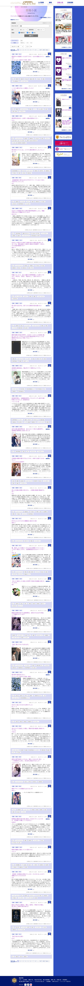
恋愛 (42, 138)
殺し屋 (18, 812)
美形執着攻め (21, 391)
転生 (22, 325)
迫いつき (14, 151)
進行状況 (31, 29)
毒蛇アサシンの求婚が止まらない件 (22, 788)
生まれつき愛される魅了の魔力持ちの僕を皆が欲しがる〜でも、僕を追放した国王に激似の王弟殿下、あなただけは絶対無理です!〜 (28, 244)
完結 (45, 809)
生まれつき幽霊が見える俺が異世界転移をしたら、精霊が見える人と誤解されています (28, 211)
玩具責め (41, 865)
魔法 (30, 109)
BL (13, 79)
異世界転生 (14, 361)
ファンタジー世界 (25, 927)
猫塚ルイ (14, 790)
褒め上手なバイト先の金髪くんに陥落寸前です (66, 80)
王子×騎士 (39, 895)
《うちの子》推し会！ (39, 981)
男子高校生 (39, 389)
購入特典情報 (46, 979)
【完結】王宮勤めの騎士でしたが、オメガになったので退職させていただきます (28, 874)
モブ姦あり (14, 867)
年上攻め (34, 667)
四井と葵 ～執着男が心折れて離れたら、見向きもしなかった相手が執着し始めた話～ (66, 122)
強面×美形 (32, 79)
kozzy (13, 120)
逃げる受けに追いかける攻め (18, 140)
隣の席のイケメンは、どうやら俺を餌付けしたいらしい (28, 150)
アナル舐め (24, 865)
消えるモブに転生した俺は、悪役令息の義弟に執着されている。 (28, 729)
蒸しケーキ (14, 706)
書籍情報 (47, 56)
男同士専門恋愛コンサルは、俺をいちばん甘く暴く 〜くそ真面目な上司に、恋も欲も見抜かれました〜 (28, 759)
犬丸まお (14, 90)
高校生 (36, 170)
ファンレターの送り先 (65, 981)
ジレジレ (24, 514)
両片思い (41, 170)
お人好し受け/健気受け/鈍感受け (19, 143)
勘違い (31, 695)
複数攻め (21, 867)
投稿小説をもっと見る (66, 88)
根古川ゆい (14, 214)
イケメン (47, 138)
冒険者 (13, 235)
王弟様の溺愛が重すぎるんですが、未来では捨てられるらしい (28, 459)
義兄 (48, 750)
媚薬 (41, 809)
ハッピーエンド (24, 81)
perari (13, 938)
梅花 (13, 584)
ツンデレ (23, 812)
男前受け (46, 895)
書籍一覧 (30, 979)
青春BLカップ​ (27, 574)
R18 (34, 32)
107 (41, 50)
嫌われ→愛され (28, 419)
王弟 (13, 481)
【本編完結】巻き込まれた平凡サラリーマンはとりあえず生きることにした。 (28, 180)
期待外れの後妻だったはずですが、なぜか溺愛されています (28, 57)
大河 (13, 877)
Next (47, 50)
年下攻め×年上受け (16, 842)
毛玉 (13, 183)
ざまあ (44, 927)
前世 (46, 109)
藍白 (13, 307)
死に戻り (26, 328)
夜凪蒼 (13, 278)
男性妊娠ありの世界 (35, 235)
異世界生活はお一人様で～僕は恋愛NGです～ (25, 118)
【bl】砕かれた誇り (17, 936)
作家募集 (48, 981)
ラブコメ (37, 572)
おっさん (20, 574)
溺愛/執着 (42, 419)
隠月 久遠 (14, 340)
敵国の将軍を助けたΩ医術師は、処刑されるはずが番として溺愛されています (28, 613)
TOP (20, 979)
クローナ (14, 432)
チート (35, 109)
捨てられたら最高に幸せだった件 (66, 69)
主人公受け (41, 109)
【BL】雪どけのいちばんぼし (20, 644)
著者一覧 (53, 979)
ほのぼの (37, 138)
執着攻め (31, 138)
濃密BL (25, 956)
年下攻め (37, 265)
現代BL (34, 781)
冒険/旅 (37, 201)
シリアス (22, 201)
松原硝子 (14, 822)
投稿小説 (59, 979)
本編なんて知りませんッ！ (66, 58)
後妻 (22, 79)
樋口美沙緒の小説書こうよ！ (26, 981)
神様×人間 (38, 511)
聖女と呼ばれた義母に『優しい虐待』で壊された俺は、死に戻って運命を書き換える (28, 905)
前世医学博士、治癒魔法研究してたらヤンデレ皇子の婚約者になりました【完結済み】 (28, 398)
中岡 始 (14, 553)
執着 (20, 361)
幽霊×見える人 (26, 233)
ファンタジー (44, 233)
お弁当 (23, 173)
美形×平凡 (30, 268)
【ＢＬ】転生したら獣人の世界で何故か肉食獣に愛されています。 (28, 581)
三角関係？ (46, 635)
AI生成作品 (14, 298)
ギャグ (28, 201)
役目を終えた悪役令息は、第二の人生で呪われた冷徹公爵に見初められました (63, 32)
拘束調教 (17, 865)
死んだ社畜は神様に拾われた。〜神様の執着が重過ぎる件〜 (28, 490)
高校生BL (29, 173)
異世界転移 (20, 203)
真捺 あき (14, 616)
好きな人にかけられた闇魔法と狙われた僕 (24, 521)
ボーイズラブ (18, 296)
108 (44, 50)
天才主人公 (35, 419)
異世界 (17, 79)
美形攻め (24, 268)
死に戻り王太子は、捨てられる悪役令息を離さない (27, 305)
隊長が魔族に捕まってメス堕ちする (22, 849)
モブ (13, 752)
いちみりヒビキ (15, 762)
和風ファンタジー (24, 637)
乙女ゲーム (25, 361)
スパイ (13, 809)
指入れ (30, 865)
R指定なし (22, 32)
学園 (46, 325)
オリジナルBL (21, 929)
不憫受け (31, 265)
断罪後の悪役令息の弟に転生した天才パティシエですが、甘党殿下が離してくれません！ (27, 819)
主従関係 (45, 511)
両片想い (23, 389)
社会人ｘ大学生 (27, 781)
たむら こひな (15, 908)
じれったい (33, 451)
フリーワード (15, 26)
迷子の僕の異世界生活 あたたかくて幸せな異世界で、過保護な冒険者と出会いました (28, 429)
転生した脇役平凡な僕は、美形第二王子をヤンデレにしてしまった (63, 43)
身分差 (22, 481)
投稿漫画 (65, 979)
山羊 (13, 646)
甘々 (28, 451)
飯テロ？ (43, 603)
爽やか (26, 695)
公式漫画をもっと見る (66, 47)
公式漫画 (25, 979)
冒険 (33, 201)
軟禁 (26, 867)
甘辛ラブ (26, 541)
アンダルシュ (22, 111)
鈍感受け (14, 391)
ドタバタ (14, 574)
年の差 (26, 79)
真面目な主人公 (38, 695)
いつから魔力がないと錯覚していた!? (23, 88)
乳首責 (46, 865)
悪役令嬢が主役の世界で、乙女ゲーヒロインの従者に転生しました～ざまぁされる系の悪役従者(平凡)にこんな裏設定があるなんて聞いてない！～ (28, 336)
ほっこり (20, 605)
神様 (13, 514)
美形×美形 (14, 111)
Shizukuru (14, 370)
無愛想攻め (20, 667)
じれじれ (47, 665)
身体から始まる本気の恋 (32, 140)
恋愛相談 (40, 781)
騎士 (19, 268)
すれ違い (38, 79)
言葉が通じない (39, 665)
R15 (29, 32)
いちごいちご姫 (15, 401)
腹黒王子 (34, 422)
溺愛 (43, 79)
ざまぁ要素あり (15, 81)
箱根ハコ (14, 247)
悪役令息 (20, 328)
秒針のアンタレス (65, 99)
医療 (47, 422)
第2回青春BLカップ (16, 170)
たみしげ (14, 851)
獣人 (26, 603)
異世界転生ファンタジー (17, 419)
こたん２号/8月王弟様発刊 (18, 462)
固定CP (18, 235)
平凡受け (14, 173)
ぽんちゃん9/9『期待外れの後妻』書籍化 (21, 60)
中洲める (14, 732)
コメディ (25, 296)
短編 (25, 721)
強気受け (19, 809)
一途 (44, 695)
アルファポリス (14, 16)
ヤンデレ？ (36, 721)
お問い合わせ (55, 981)
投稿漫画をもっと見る (66, 130)
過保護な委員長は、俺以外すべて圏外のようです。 (27, 368)
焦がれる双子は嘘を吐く (66, 110)
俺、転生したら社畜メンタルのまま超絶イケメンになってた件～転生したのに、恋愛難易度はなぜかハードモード (28, 549)
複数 (38, 603)
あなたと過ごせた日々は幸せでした (22, 705)
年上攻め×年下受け (35, 233)
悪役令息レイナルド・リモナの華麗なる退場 (63, 19)
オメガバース (39, 635)
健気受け (14, 268)
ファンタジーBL (29, 898)
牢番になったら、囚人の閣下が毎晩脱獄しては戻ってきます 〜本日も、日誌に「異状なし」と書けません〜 (28, 275)
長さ (13, 29)
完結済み (14, 422)
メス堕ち (35, 865)
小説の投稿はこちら (45, 17)
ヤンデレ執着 (27, 422)
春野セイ (14, 523)
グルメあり (27, 203)
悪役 (30, 296)
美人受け (20, 422)
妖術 (26, 635)
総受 (34, 603)
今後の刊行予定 (38, 979)
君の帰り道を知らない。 (19, 674)
